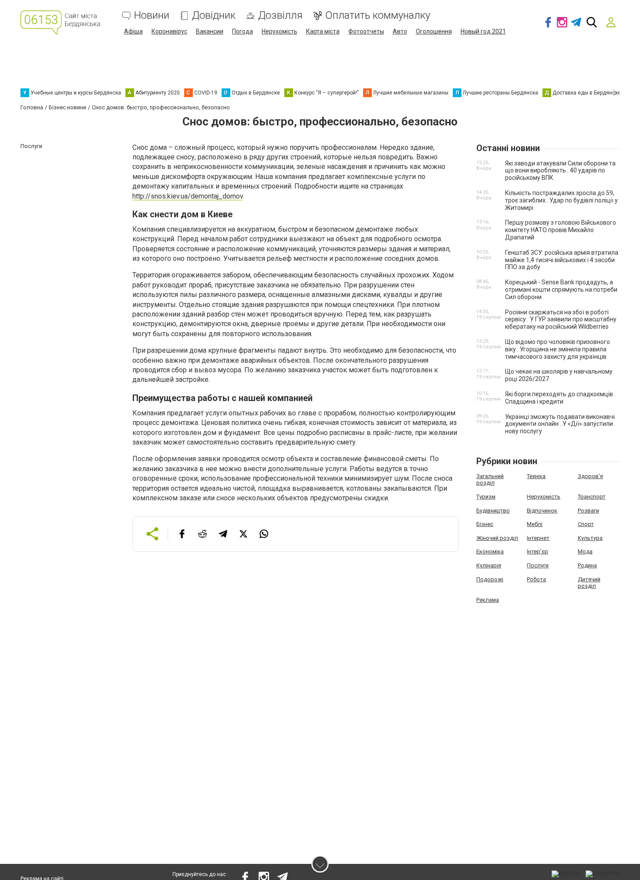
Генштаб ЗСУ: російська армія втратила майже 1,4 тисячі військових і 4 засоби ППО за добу (561, 260)
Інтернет (538, 538)
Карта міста (323, 31)
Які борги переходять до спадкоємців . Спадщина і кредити (560, 398)
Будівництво (493, 510)
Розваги (588, 510)
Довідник (214, 15)
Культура (590, 538)
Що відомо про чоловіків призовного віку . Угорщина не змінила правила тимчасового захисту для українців (557, 349)
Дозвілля (280, 15)
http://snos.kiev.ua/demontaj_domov (187, 196)
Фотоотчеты (366, 31)
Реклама (487, 600)
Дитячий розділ (589, 583)
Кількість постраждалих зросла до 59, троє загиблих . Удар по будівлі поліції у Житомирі (561, 200)
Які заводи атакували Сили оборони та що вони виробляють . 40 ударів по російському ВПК (560, 171)
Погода (242, 31)
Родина (587, 565)
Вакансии (209, 31)
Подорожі (489, 579)
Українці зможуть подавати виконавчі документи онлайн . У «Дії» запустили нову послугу (560, 424)
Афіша (133, 31)
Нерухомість (279, 31)
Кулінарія (488, 565)
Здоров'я (590, 476)
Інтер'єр (537, 551)
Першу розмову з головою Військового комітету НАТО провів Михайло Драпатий (560, 230)
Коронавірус (169, 31)
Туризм (485, 496)
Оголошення (434, 31)
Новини (151, 15)
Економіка (490, 551)
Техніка (536, 476)
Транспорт (592, 496)
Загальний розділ (490, 479)
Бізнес (484, 524)
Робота (536, 579)
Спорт (586, 524)
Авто (400, 31)
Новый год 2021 (483, 31)
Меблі (534, 524)
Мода (585, 551)
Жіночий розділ (497, 538)
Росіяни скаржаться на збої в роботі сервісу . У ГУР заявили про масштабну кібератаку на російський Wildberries (560, 319)
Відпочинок (542, 510)
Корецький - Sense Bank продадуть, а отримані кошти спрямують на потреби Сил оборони (561, 289)
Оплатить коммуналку (377, 15)
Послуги (538, 565)
